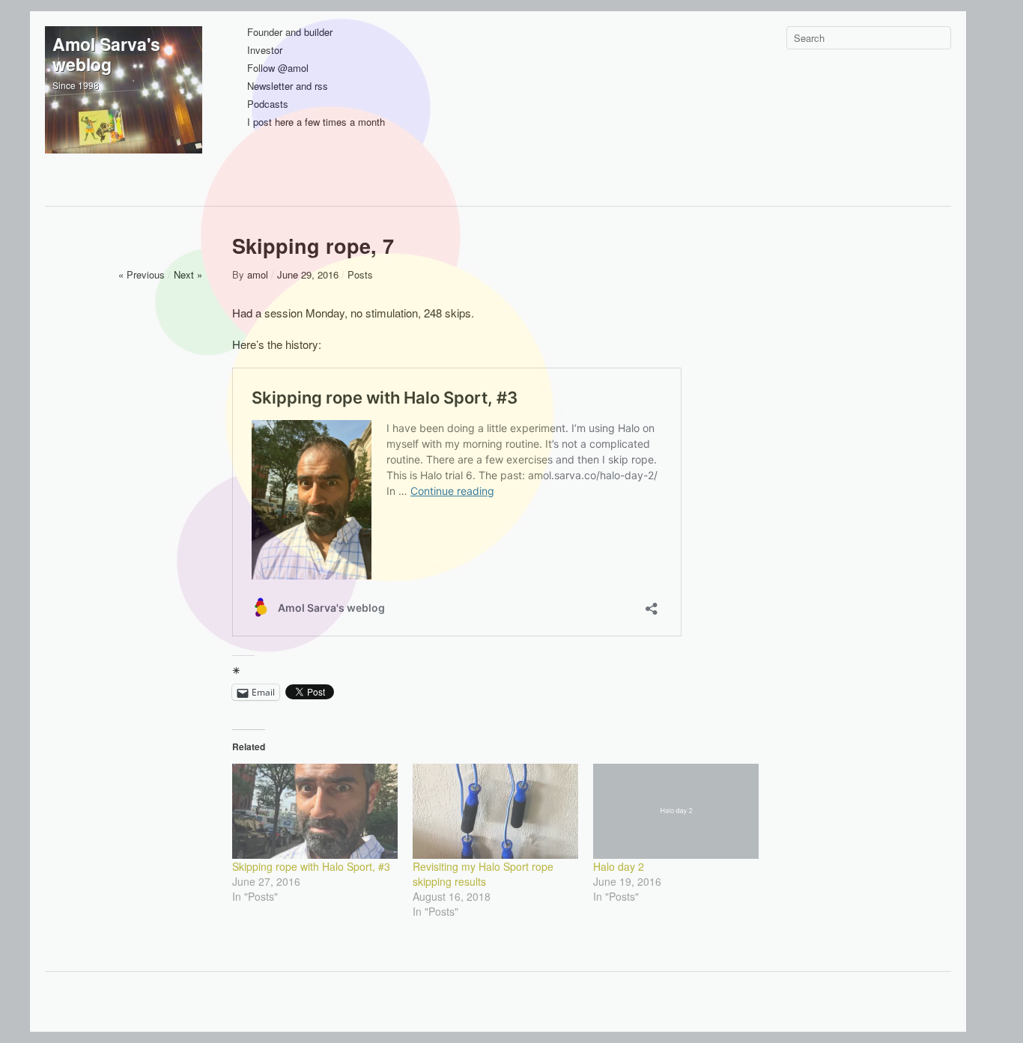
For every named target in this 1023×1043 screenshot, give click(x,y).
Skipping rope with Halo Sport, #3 (311, 866)
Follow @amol (278, 68)
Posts (360, 274)
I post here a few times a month (316, 122)
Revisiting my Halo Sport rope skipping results (483, 874)
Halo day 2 (618, 866)
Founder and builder (290, 32)
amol (257, 274)
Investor (264, 50)
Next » (188, 274)
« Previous (141, 274)
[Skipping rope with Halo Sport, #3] (315, 811)
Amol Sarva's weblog (106, 53)
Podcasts (267, 104)
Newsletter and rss (287, 86)
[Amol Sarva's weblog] (123, 104)
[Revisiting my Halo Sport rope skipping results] (495, 811)
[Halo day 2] (676, 811)
